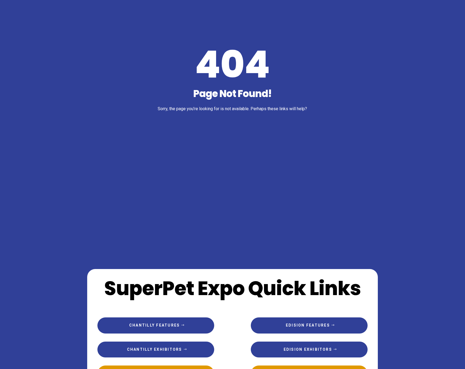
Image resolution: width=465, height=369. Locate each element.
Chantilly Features (154, 325)
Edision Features (308, 325)
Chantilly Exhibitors (154, 349)
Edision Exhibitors (308, 349)
